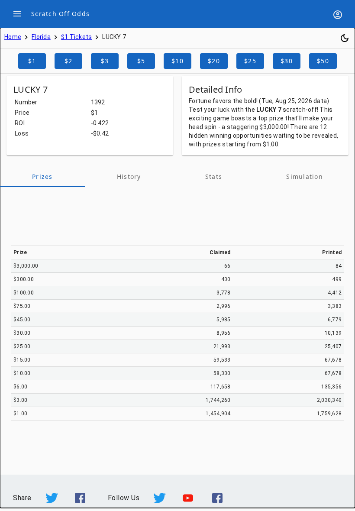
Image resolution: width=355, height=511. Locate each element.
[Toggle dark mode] (344, 38)
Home (12, 36)
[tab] (42, 176)
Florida (41, 36)
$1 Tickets (76, 36)
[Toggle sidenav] (17, 13)
